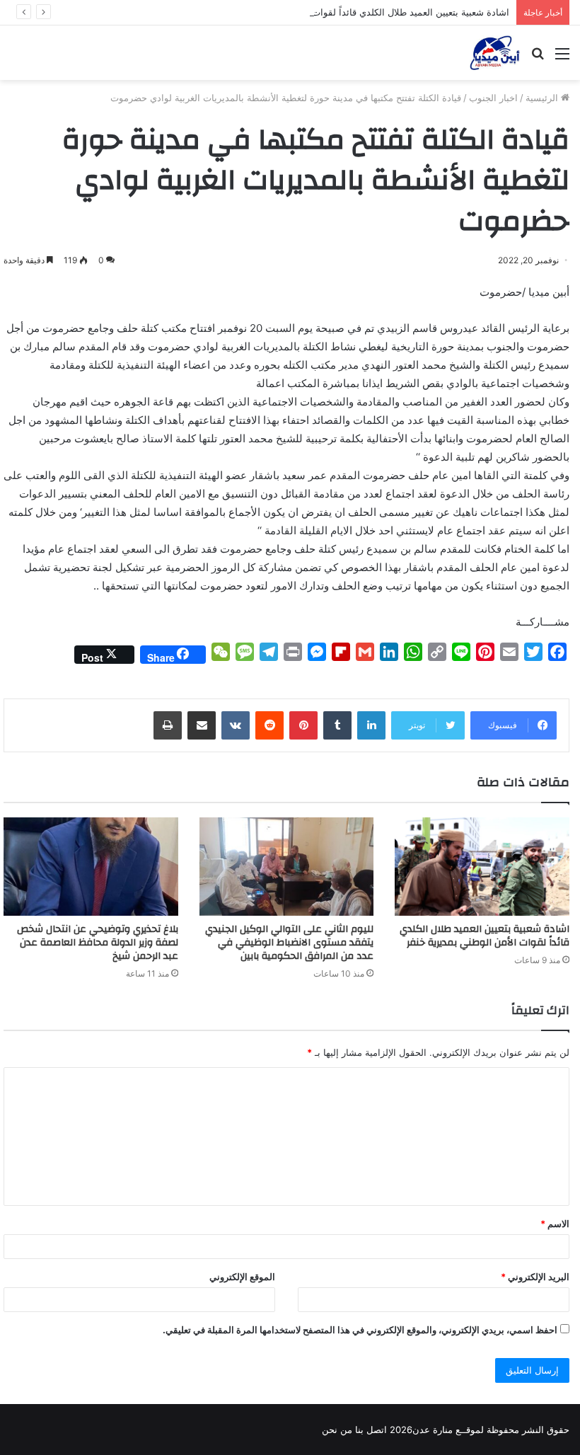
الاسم (554, 1223)
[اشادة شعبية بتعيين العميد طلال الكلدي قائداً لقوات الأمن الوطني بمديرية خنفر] (482, 866)
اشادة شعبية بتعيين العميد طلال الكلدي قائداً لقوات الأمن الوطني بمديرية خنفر (357, 12)
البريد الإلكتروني (535, 1276)
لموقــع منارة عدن (448, 1429)
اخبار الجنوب (493, 97)
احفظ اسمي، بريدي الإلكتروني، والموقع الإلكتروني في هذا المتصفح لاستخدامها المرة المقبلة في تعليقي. (360, 1329)
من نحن (337, 1429)
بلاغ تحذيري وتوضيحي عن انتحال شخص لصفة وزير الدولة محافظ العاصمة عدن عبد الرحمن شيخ (97, 942)
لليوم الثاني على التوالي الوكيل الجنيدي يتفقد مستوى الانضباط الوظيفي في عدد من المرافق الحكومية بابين (289, 942)
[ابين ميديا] (495, 52)
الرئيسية (543, 97)
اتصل (376, 1429)
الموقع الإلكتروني (242, 1276)
